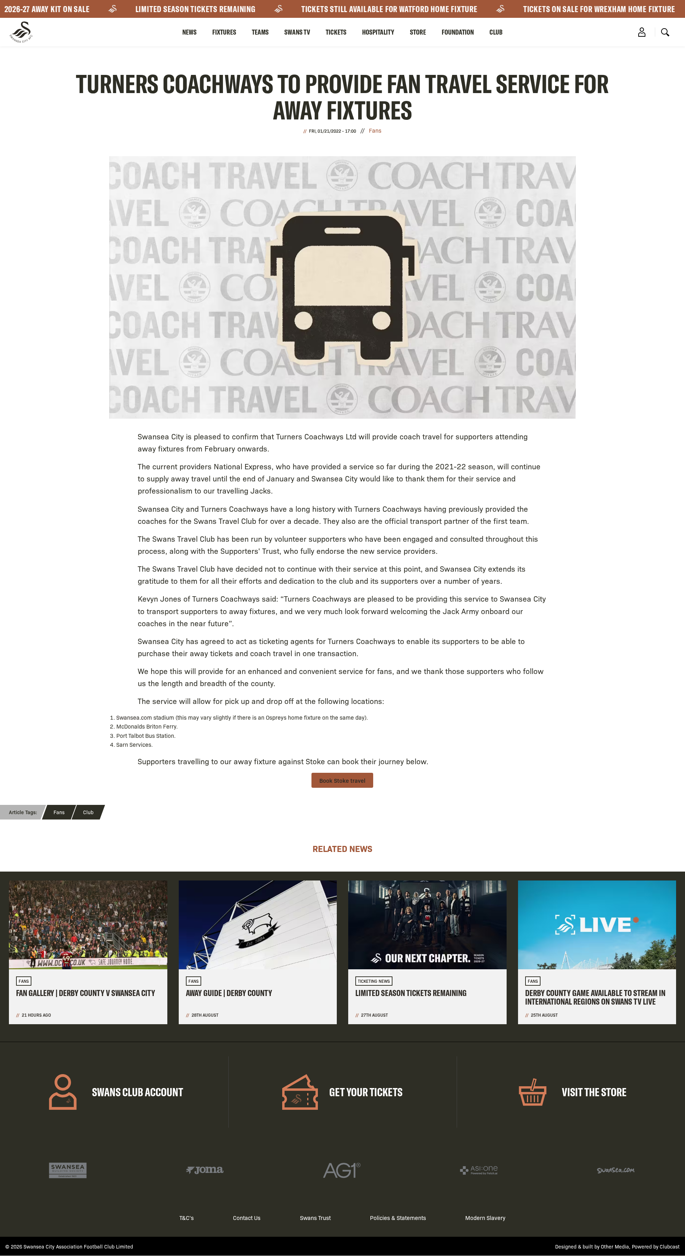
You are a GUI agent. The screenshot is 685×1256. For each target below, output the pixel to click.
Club (496, 31)
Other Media (615, 1246)
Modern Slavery (485, 1217)
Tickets (336, 31)
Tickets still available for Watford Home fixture (349, 9)
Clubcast (670, 1246)
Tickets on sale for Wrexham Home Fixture (559, 9)
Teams (260, 31)
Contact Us (246, 1217)
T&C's (186, 1217)
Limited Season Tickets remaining (155, 9)
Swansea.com (134, 717)
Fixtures (224, 31)
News (189, 31)
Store (418, 31)
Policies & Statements (398, 1217)
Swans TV (297, 31)
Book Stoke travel (342, 780)
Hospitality (378, 31)
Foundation (458, 31)
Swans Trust (315, 1217)
